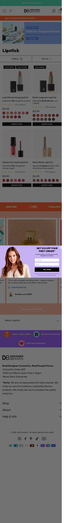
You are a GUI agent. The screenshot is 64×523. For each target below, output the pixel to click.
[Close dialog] (60, 247)
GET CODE (47, 269)
